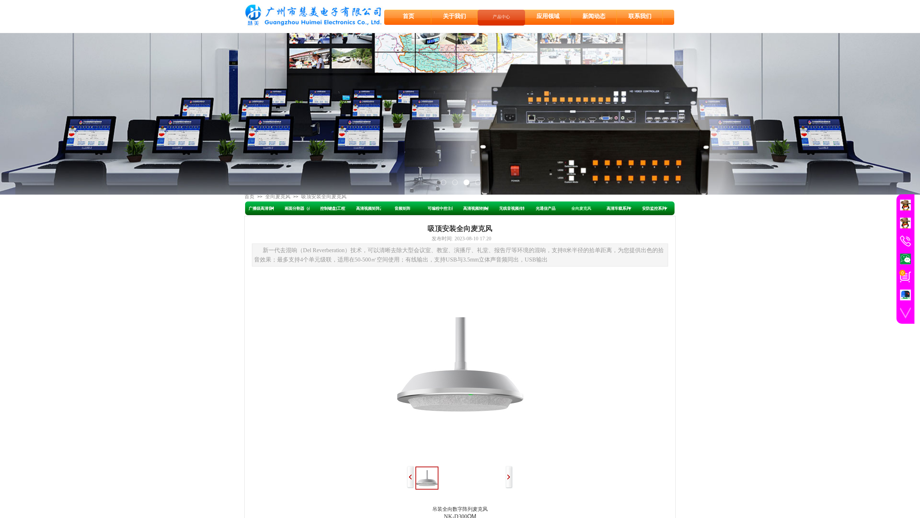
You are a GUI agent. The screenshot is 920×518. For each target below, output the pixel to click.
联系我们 (640, 16)
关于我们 (454, 16)
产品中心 (501, 16)
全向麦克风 (277, 196)
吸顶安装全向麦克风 (323, 196)
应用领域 (548, 16)
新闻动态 (594, 16)
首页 (249, 196)
